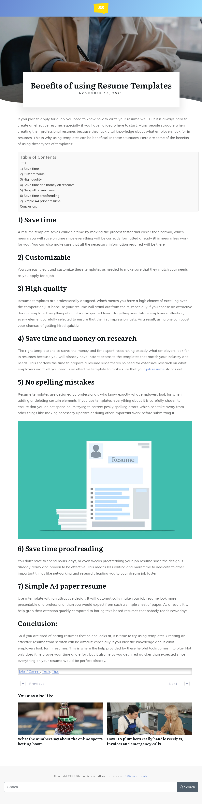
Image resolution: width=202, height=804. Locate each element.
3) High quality (31, 179)
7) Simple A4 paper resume (40, 201)
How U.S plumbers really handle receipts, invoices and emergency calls (149, 726)
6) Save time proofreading (39, 196)
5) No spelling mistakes (37, 190)
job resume (155, 369)
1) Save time (29, 169)
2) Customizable (32, 174)
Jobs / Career (29, 671)
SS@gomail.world (136, 776)
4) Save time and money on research (47, 185)
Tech (46, 671)
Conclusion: (28, 206)
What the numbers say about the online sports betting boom (60, 726)
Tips (55, 671)
